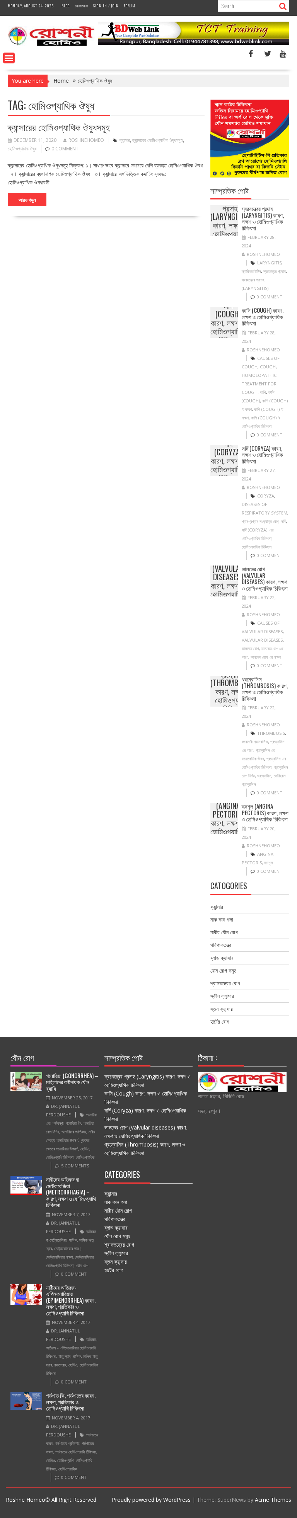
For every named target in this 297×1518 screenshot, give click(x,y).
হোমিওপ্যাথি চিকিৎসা (59, 1157)
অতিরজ (91, 1339)
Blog (65, 6)
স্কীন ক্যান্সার (222, 996)
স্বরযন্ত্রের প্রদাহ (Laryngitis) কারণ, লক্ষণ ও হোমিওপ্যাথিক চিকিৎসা (229, 221)
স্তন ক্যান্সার (221, 1008)
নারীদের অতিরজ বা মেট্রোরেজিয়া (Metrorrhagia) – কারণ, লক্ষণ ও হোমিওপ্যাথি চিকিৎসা (71, 1192)
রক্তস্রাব (60, 1365)
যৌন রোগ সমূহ (223, 970)
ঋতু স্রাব (64, 1356)
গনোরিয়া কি (73, 1123)
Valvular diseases (262, 640)
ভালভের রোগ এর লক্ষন (266, 657)
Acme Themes (273, 1499)
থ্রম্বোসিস (264, 776)
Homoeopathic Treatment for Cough (259, 383)
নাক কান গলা (221, 919)
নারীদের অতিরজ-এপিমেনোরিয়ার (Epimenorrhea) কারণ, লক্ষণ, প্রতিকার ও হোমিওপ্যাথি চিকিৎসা (71, 1300)
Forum (129, 6)
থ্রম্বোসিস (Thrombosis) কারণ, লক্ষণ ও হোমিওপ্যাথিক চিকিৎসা (232, 691)
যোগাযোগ (81, 6)
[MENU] (9, 58)
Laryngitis (269, 263)
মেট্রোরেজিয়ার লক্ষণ (59, 1257)
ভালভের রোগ (250, 648)
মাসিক (73, 1240)
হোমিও (84, 1149)
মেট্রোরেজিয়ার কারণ (67, 1248)
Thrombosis (271, 733)
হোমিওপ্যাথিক (85, 1157)
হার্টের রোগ (219, 1021)
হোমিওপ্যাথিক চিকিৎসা (256, 547)
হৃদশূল (268, 862)
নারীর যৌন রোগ (224, 932)
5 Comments (75, 1166)
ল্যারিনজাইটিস (251, 271)
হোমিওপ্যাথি (65, 1460)
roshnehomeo (86, 140)
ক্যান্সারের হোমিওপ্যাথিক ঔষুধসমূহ (59, 127)
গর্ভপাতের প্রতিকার (67, 1443)
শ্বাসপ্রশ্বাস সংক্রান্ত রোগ (260, 521)
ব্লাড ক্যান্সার (222, 957)
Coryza (265, 496)
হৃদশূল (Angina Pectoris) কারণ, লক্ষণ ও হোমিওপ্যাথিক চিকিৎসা (228, 818)
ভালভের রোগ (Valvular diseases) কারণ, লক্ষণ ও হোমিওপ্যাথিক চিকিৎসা (228, 581)
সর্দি (283, 521)
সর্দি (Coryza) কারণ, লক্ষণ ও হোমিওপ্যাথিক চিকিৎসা (228, 460)
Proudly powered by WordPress (151, 1499)
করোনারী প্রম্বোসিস (255, 742)
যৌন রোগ (82, 1265)
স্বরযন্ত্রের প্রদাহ (274, 271)
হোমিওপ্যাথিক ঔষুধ (22, 148)
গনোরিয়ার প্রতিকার (73, 1132)
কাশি (263, 392)
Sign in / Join (106, 6)
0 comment (65, 148)
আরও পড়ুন (27, 199)
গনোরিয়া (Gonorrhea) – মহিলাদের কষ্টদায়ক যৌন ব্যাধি (72, 1081)
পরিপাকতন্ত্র (220, 945)
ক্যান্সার (124, 140)
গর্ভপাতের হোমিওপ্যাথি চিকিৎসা (75, 1452)
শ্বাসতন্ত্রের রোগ (225, 983)
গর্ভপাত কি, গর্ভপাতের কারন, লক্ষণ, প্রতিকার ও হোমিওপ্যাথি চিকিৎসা (71, 1401)
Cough (268, 367)
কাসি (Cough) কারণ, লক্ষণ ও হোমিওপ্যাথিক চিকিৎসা (228, 322)
